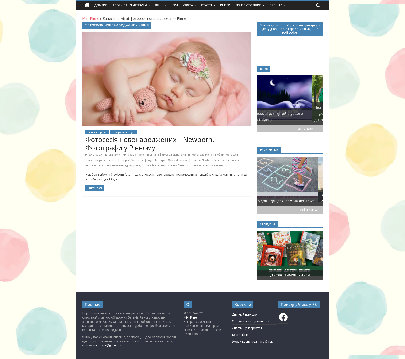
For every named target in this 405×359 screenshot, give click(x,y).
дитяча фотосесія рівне (164, 154)
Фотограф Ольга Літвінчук (170, 160)
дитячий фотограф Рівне (196, 154)
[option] (290, 100)
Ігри (175, 5)
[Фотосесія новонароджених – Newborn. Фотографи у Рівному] (166, 34)
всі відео (307, 128)
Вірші (159, 5)
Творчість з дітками (129, 5)
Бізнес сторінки (248, 5)
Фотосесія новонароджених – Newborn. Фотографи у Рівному (149, 143)
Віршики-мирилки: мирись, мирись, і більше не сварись (286, 197)
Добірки (100, 5)
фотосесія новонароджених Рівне (163, 165)
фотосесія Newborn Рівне (204, 160)
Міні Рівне (191, 317)
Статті (206, 5)
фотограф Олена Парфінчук (135, 160)
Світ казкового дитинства (250, 321)
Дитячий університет (247, 328)
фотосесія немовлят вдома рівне (119, 165)
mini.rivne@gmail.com (108, 345)
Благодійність (242, 335)
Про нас (276, 5)
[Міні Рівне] (87, 5)
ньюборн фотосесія (226, 154)
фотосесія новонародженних (204, 165)
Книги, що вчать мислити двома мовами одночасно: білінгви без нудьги (284, 268)
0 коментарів (135, 154)
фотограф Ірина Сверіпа (100, 160)
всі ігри (308, 209)
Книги (225, 5)
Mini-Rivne (115, 154)
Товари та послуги (123, 132)
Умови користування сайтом (252, 341)
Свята (188, 5)
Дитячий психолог (245, 314)
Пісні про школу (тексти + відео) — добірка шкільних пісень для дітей (290, 113)
